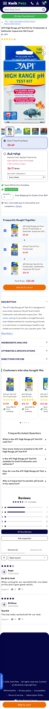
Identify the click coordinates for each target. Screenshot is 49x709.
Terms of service (15, 695)
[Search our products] (43, 9)
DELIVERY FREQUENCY (16, 174)
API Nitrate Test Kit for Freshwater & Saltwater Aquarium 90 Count (28, 395)
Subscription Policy (34, 695)
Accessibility (39, 690)
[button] (43, 3)
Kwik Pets (14, 682)
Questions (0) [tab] (36, 550)
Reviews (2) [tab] (13, 550)
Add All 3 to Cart (24, 287)
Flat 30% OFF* (11, 189)
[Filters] (4, 557)
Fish (6, 21)
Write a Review (25, 531)
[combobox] (24, 9)
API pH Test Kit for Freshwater (10, 395)
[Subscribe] (45, 669)
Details (19, 206)
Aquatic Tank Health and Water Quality (22, 21)
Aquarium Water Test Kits (12, 23)
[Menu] (5, 3)
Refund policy (10, 690)
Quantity (6, 194)
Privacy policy (25, 690)
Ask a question (24, 538)
